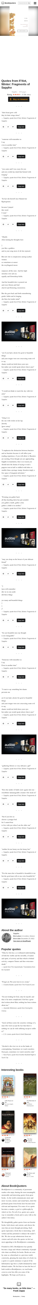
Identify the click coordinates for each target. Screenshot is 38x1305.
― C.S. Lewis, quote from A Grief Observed (16, 1034)
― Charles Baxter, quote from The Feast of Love (18, 985)
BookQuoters (10, 3)
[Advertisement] (19, 58)
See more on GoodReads (22, 941)
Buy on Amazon (20, 99)
